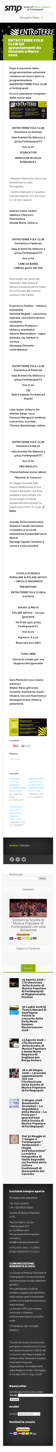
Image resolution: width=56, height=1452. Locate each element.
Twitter (23, 859)
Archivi (13, 1413)
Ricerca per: (16, 874)
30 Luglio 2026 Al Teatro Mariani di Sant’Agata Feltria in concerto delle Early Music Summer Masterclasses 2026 (33, 1018)
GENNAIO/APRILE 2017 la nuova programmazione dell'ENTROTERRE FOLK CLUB (37, 785)
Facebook (17, 859)
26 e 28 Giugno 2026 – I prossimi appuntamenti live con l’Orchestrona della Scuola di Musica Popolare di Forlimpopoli (33, 1080)
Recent (28, 968)
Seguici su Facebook (28, 948)
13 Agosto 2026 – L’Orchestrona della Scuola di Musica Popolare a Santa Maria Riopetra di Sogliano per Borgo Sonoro (33, 1050)
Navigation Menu (29, 18)
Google (11, 859)
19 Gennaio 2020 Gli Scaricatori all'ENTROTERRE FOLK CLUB (17, 785)
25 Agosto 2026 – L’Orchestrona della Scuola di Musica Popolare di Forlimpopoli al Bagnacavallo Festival (33, 988)
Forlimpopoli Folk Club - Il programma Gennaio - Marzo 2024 (16, 813)
